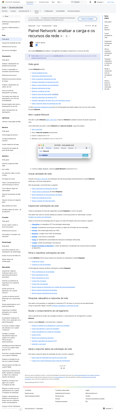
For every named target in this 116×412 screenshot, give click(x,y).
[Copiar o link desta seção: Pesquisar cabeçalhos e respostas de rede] (69, 298)
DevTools (4, 11)
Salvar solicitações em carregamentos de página (47, 195)
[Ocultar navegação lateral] (20, 409)
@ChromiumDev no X (91, 393)
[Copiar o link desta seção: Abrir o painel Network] (51, 115)
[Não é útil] (95, 25)
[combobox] (78, 2)
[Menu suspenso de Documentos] (36, 2)
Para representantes (74, 11)
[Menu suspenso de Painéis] (41, 11)
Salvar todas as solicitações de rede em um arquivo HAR (49, 358)
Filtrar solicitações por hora (40, 278)
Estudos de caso (44, 2)
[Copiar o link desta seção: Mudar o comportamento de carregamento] (70, 311)
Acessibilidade (60, 11)
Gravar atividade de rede (39, 73)
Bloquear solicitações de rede (41, 88)
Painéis (37, 11)
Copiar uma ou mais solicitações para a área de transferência (51, 361)
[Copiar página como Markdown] (66, 36)
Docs (4, 7)
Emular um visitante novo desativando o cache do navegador (51, 326)
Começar (13, 11)
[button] (11, 169)
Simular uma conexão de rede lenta (42, 338)
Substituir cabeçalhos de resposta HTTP (44, 97)
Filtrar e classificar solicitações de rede (44, 79)
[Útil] (93, 25)
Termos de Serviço (30, 408)
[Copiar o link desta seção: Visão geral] (40, 64)
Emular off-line (36, 335)
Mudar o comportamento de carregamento (45, 85)
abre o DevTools (42, 179)
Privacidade (39, 408)
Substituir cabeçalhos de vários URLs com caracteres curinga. (51, 100)
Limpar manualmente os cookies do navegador (46, 332)
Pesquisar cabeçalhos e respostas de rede (45, 82)
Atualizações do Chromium (62, 393)
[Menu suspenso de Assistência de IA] (31, 11)
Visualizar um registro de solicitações (39, 217)
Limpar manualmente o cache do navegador (45, 329)
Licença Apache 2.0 (60, 377)
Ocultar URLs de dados (39, 281)
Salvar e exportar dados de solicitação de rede (46, 103)
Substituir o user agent (39, 344)
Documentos (30, 2)
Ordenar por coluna (38, 261)
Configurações (48, 11)
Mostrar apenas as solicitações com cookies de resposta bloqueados (53, 287)
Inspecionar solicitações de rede (42, 76)
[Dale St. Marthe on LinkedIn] (36, 45)
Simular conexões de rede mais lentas (43, 201)
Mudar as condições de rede (41, 91)
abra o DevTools (51, 120)
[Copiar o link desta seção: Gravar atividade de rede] (53, 174)
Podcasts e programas (61, 401)
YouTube (88, 396)
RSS (87, 401)
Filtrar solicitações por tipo (40, 275)
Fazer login (110, 2)
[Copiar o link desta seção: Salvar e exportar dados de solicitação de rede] (73, 349)
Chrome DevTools (16, 7)
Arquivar (57, 398)
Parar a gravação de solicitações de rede (44, 189)
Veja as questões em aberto (32, 396)
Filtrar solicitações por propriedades (43, 272)
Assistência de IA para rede (38, 58)
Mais (58, 2)
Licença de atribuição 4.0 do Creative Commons (86, 375)
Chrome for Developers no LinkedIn (95, 398)
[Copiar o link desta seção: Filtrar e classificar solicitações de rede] (66, 253)
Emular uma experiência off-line (41, 198)
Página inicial (31, 25)
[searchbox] (11, 16)
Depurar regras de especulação (45, 94)
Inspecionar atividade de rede (42, 107)
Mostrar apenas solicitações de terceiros (44, 293)
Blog (53, 2)
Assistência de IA (24, 11)
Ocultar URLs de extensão (40, 284)
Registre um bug (29, 393)
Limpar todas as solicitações (41, 192)
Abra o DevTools (37, 129)
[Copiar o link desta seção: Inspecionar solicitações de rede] (60, 206)
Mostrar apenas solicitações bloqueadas (44, 290)
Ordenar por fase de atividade (41, 265)
